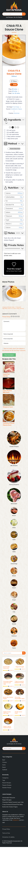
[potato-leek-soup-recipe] (8, 707)
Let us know (10, 271)
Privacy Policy (6, 829)
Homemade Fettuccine (6, 667)
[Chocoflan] (20, 692)
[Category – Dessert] (14, 476)
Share (15, 81)
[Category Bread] (14, 570)
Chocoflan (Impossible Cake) (19, 697)
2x (15, 127)
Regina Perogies (20, 667)
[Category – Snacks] (14, 618)
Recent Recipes (6, 783)
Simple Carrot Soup (18, 712)
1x (12, 127)
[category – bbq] (14, 457)
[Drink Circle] (14, 522)
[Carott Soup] (20, 707)
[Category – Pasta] (14, 642)
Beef (3, 760)
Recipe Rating (6, 317)
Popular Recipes (6, 785)
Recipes (9, 307)
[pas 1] (8, 661)
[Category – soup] (14, 594)
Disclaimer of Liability (8, 837)
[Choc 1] (8, 676)
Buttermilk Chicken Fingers (8, 697)
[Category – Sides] (14, 546)
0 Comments (18, 307)
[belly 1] (20, 676)
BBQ (6, 308)
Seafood (4, 770)
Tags (3, 780)
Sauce (13, 307)
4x (18, 127)
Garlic (4, 765)
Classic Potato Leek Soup (7, 712)
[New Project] (8, 692)
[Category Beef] (14, 495)
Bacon (4, 767)
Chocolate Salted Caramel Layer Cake (7, 683)
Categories (5, 778)
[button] (6, 123)
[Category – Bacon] (14, 510)
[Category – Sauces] (14, 582)
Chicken (4, 762)
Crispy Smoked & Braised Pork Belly (19, 682)
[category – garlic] (14, 534)
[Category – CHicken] (14, 438)
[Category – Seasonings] (14, 558)
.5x (10, 127)
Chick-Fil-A (10, 308)
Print (14, 84)
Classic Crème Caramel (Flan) (7, 727)
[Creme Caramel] (8, 721)
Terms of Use (6, 833)
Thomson (22, 308)
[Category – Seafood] (14, 630)
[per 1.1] (20, 661)
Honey (17, 308)
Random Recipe (6, 787)
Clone (14, 308)
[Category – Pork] (14, 606)
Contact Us (16, 820)
